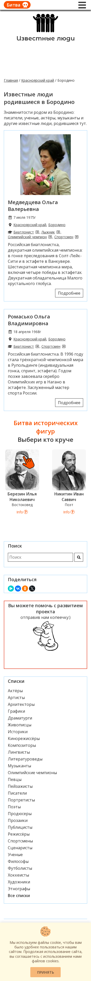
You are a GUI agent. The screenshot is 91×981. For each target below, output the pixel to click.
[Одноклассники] (25, 588)
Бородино (56, 224)
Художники (19, 882)
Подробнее (69, 293)
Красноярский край (37, 80)
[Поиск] (78, 557)
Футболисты (20, 868)
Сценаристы (20, 848)
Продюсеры (20, 813)
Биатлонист (23, 232)
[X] (32, 588)
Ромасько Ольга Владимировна (29, 320)
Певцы (14, 779)
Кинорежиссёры (24, 738)
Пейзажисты (20, 786)
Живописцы (19, 725)
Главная (11, 80)
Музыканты (19, 766)
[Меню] (82, 5)
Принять (45, 972)
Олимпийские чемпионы (32, 772)
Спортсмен (63, 236)
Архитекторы (21, 704)
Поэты (14, 807)
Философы (18, 861)
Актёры (15, 690)
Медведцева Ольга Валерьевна (33, 205)
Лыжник (48, 232)
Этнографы (19, 888)
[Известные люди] (45, 32)
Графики (16, 711)
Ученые (15, 854)
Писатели (17, 793)
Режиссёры (19, 834)
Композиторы (22, 745)
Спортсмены (20, 841)
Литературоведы (25, 759)
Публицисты (20, 827)
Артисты (16, 697)
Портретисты (21, 800)
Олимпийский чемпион (27, 236)
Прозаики (18, 820)
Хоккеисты (18, 875)
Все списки (19, 895)
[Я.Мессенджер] (11, 588)
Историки (18, 731)
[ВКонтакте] (18, 588)
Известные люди (45, 38)
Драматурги (20, 718)
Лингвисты (19, 752)
